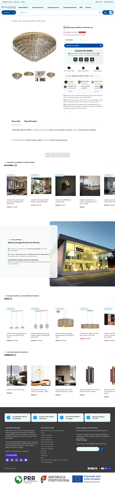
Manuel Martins (72, 81)
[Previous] (65, 111)
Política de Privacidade (47, 444)
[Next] (70, 111)
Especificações (30, 121)
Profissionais (44, 455)
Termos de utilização (46, 437)
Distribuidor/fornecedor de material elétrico (52, 430)
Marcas (43, 433)
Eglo (64, 29)
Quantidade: (69, 40)
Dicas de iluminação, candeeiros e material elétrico (54, 460)
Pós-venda (43, 451)
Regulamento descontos (47, 442)
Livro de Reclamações (46, 462)
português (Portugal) (108, 2)
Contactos (43, 453)
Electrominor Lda (11, 468)
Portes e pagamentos (46, 440)
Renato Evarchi (85, 81)
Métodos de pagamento (47, 449)
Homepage (15, 21)
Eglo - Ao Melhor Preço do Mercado (57, 155)
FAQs (42, 458)
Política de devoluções (47, 446)
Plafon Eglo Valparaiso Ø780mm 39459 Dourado (32, 21)
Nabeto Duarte (98, 81)
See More (83, 91)
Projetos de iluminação (47, 435)
